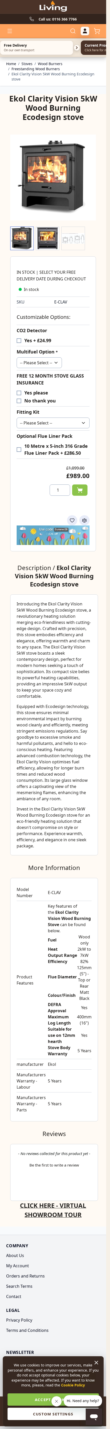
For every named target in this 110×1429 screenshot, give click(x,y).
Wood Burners (50, 63)
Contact (13, 1296)
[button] (54, 1164)
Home (11, 63)
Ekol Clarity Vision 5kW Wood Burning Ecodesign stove (53, 77)
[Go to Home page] (53, 7)
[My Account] (85, 31)
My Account (17, 1266)
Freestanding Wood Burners (36, 68)
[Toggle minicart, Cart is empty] (97, 31)
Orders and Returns (25, 1276)
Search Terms (19, 1286)
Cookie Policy (73, 1385)
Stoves (26, 63)
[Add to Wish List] (72, 520)
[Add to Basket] (79, 490)
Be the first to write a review (54, 1165)
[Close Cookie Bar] (96, 1362)
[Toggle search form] (73, 31)
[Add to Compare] (84, 520)
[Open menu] (9, 31)
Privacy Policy (19, 1320)
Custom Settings (53, 1413)
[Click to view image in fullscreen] (53, 177)
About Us (15, 1255)
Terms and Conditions (27, 1330)
